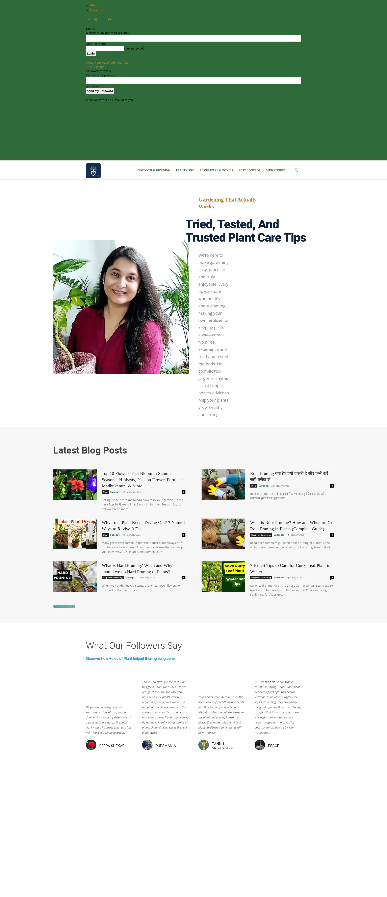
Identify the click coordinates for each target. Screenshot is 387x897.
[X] (103, 19)
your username (96, 44)
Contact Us (96, 10)
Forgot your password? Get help (107, 62)
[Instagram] (96, 19)
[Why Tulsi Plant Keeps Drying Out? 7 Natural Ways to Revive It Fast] (75, 534)
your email (93, 86)
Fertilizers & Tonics (216, 170)
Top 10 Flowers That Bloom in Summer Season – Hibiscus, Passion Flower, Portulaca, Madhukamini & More (143, 479)
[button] (296, 171)
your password (134, 48)
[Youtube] (109, 19)
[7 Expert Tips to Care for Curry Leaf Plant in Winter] (223, 576)
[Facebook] (89, 19)
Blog (105, 492)
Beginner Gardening (153, 170)
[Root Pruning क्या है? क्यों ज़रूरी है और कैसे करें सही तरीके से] (223, 484)
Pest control (250, 170)
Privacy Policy (95, 67)
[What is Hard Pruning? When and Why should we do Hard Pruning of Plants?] (75, 576)
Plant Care (185, 170)
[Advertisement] (193, 132)
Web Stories (276, 170)
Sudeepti (115, 491)
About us (95, 5)
